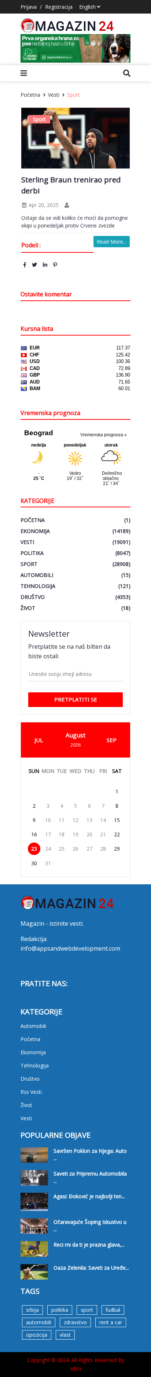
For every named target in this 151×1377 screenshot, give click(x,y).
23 (34, 848)
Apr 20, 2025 (43, 204)
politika (59, 1309)
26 (75, 848)
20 (89, 834)
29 (117, 848)
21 (103, 834)
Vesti (53, 94)
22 (117, 834)
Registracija (59, 6)
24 (48, 848)
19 (75, 834)
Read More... (111, 241)
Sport (73, 94)
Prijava (29, 6)
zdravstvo (75, 1322)
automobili (38, 1322)
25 (62, 848)
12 (75, 820)
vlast (65, 1334)
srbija (32, 1309)
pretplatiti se (75, 699)
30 (34, 863)
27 (89, 848)
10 (48, 820)
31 (48, 863)
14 (103, 820)
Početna (30, 94)
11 (62, 820)
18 (62, 834)
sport (87, 1309)
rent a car (110, 1322)
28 (103, 848)
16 (34, 834)
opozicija (36, 1334)
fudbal (113, 1309)
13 (89, 820)
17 (48, 834)
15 (117, 820)
